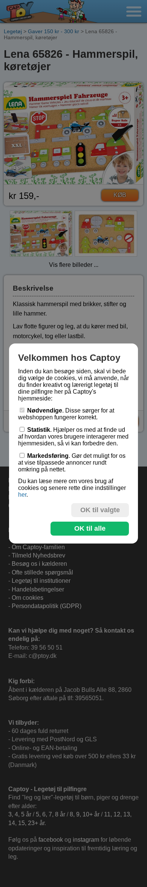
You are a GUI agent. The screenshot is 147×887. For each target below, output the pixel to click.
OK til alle (90, 528)
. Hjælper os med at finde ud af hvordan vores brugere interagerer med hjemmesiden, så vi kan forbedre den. (73, 437)
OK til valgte (100, 510)
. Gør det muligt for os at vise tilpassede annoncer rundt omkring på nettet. (72, 463)
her (22, 494)
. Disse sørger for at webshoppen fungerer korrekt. (66, 413)
